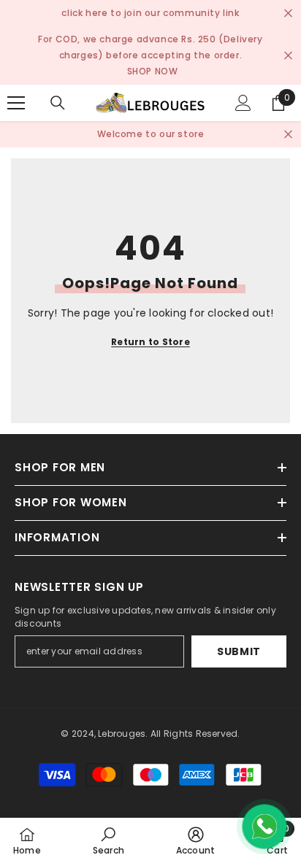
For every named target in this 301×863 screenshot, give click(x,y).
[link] (108, 840)
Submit (239, 651)
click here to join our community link (150, 13)
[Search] (57, 103)
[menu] (16, 103)
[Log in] (243, 103)
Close (288, 13)
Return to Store (150, 342)
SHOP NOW (152, 71)
